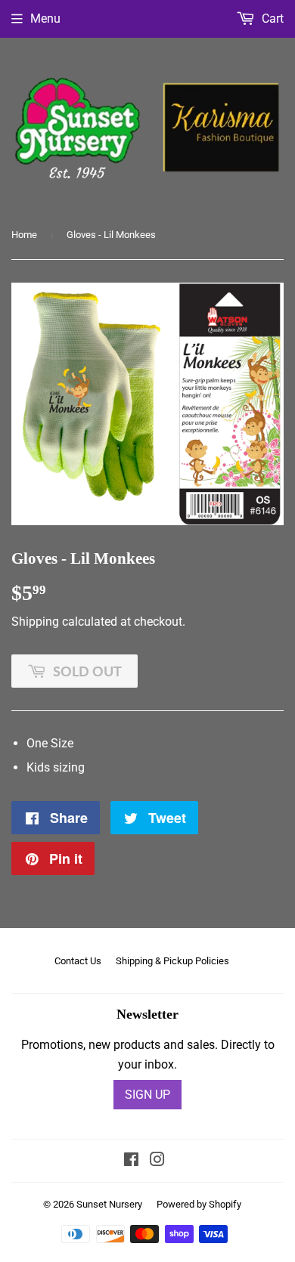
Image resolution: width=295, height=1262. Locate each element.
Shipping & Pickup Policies (172, 961)
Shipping (35, 621)
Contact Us (77, 961)
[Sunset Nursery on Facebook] (131, 1161)
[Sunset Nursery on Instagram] (157, 1161)
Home (24, 234)
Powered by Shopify (199, 1204)
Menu (45, 18)
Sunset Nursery (109, 1204)
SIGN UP (147, 1094)
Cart (271, 18)
